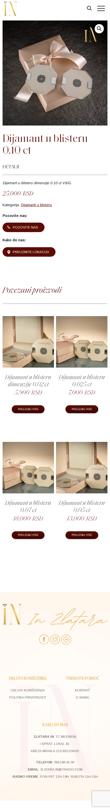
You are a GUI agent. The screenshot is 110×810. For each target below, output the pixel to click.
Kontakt (82, 690)
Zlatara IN (10, 9)
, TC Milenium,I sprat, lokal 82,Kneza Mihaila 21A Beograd (55, 744)
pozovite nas (25, 227)
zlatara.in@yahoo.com (61, 769)
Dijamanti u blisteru (36, 205)
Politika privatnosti (27, 697)
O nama (82, 697)
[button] (99, 28)
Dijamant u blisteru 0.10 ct (45, 144)
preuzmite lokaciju (31, 252)
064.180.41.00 (64, 762)
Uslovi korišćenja (28, 690)
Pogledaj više (28, 409)
